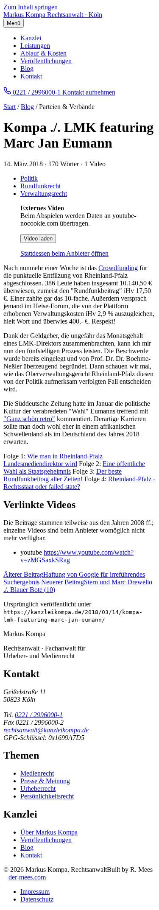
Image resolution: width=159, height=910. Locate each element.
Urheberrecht (38, 788)
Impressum (35, 891)
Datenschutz (36, 899)
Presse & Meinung (45, 780)
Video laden (38, 238)
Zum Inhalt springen (30, 7)
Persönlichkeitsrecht (47, 796)
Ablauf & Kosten (43, 53)
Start (9, 106)
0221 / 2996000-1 (39, 714)
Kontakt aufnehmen (88, 92)
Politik (29, 178)
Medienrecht (37, 773)
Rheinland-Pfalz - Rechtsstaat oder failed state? (79, 482)
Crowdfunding (118, 267)
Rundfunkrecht (40, 186)
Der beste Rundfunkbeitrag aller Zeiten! (62, 475)
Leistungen (35, 45)
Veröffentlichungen (46, 60)
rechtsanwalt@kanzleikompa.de (46, 730)
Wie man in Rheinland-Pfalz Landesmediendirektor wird (53, 459)
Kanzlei (30, 38)
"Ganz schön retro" (29, 418)
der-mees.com (27, 877)
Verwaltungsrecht (43, 193)
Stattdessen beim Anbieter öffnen (64, 253)
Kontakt (31, 76)
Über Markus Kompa (49, 832)
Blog (26, 68)
